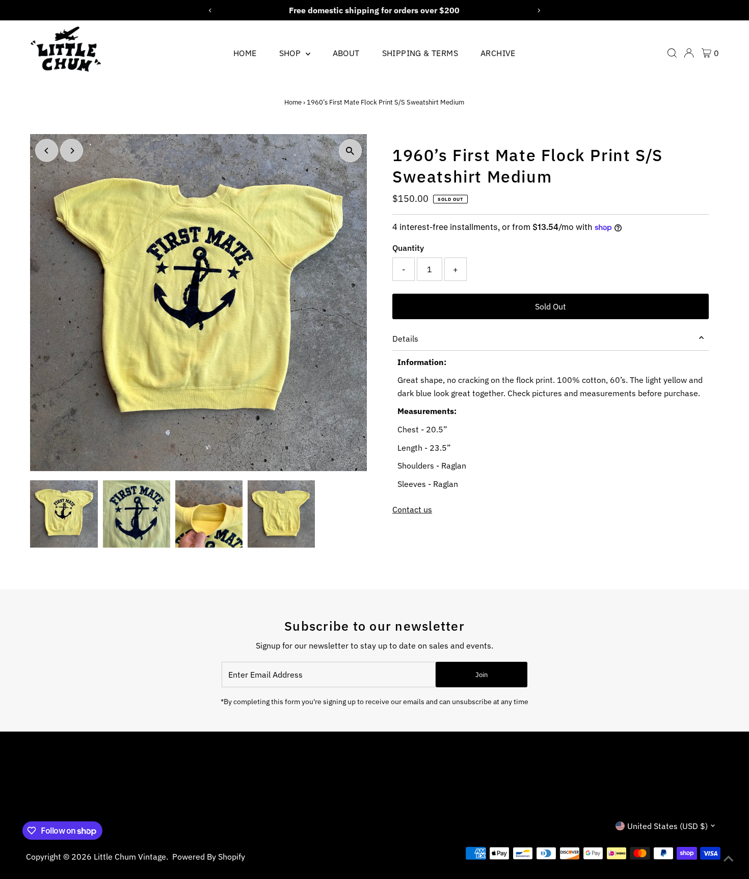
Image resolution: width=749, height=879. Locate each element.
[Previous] (46, 150)
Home (245, 53)
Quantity (408, 248)
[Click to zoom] (350, 150)
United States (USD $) (667, 826)
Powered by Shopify (208, 856)
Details (405, 338)
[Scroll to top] (728, 858)
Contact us (412, 509)
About (346, 53)
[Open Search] (672, 53)
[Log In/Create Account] (688, 53)
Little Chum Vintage (130, 856)
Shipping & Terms (420, 53)
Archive (498, 53)
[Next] (71, 150)
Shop (291, 53)
